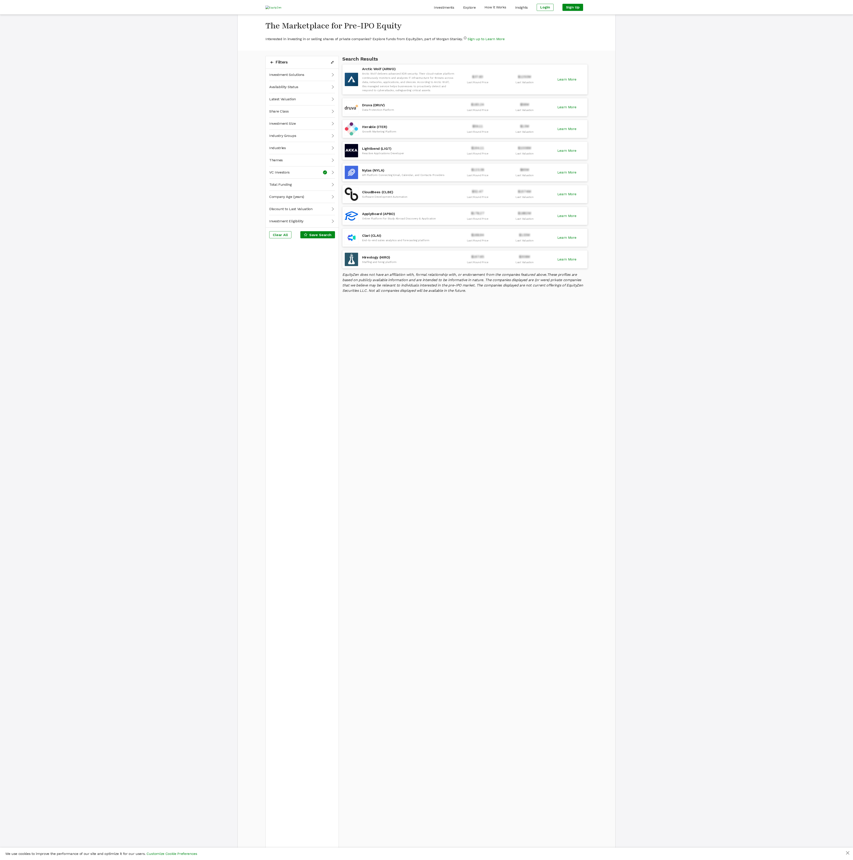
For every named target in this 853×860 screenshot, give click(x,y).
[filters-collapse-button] (332, 62)
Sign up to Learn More (486, 39)
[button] (302, 75)
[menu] (434, 7)
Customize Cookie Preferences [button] (172, 854)
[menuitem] (443, 7)
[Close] (847, 852)
